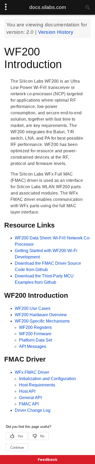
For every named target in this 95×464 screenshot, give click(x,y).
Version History (56, 32)
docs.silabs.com (47, 7)
